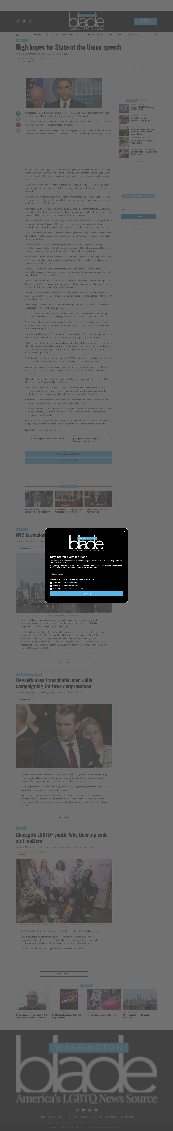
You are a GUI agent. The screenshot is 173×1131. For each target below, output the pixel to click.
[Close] (124, 531)
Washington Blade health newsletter (68, 589)
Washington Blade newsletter (65, 582)
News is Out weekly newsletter (66, 586)
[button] (86, 584)
